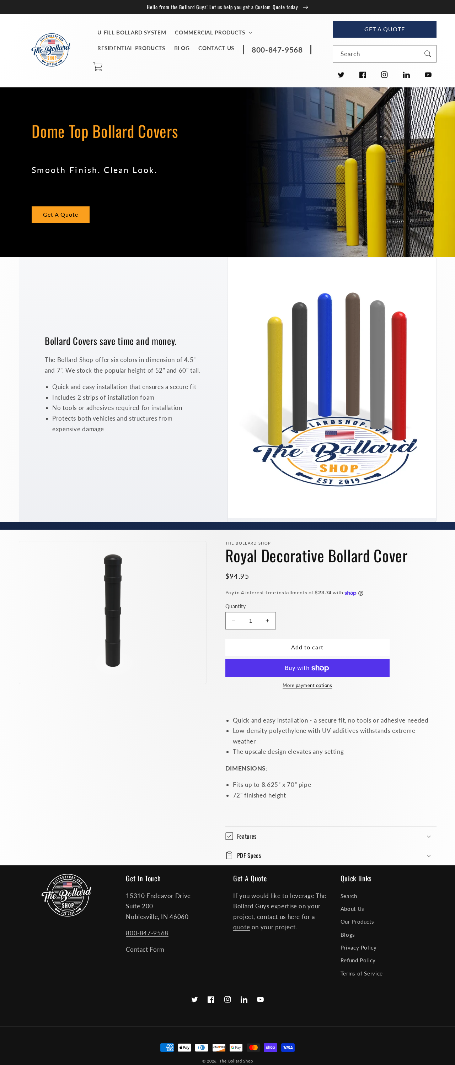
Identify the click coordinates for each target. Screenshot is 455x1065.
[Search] (427, 53)
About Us (352, 908)
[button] (213, 32)
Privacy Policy (359, 947)
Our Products (357, 921)
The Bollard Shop (236, 1061)
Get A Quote (61, 214)
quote (241, 927)
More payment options (307, 685)
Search (349, 896)
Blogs (348, 934)
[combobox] (384, 53)
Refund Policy (358, 960)
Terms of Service (362, 973)
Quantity (235, 606)
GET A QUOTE (384, 29)
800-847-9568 (147, 933)
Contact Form (145, 949)
